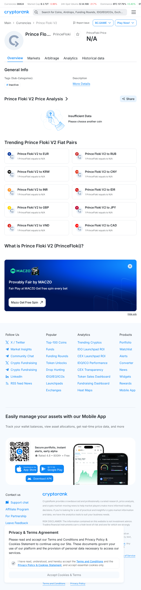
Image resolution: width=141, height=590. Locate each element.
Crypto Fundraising (24, 363)
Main (7, 23)
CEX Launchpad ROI (91, 356)
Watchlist (126, 349)
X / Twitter (18, 342)
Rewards (125, 383)
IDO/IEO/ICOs (55, 376)
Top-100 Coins (56, 342)
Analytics (71, 58)
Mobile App (127, 390)
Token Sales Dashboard (93, 376)
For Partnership (16, 516)
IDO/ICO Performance (92, 363)
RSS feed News (21, 383)
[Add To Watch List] (77, 34)
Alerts (123, 356)
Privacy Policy (77, 583)
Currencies (23, 23)
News (123, 370)
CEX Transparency (90, 370)
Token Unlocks (56, 363)
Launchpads (54, 383)
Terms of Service (126, 555)
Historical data (93, 58)
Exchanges (53, 390)
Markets (33, 58)
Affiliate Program (17, 509)
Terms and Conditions (54, 583)
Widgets (125, 376)
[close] (130, 266)
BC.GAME (101, 22)
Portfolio (125, 342)
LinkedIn (16, 376)
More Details (81, 84)
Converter (126, 363)
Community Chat (22, 356)
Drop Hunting (55, 370)
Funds (50, 349)
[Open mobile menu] (134, 12)
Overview (15, 58)
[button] (26, 469)
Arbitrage (52, 58)
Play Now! (123, 22)
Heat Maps (84, 390)
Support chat (19, 502)
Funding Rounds (57, 356)
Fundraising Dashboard (93, 383)
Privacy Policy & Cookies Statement (40, 565)
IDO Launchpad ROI (90, 349)
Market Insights (21, 349)
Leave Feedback (17, 523)
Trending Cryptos (89, 342)
